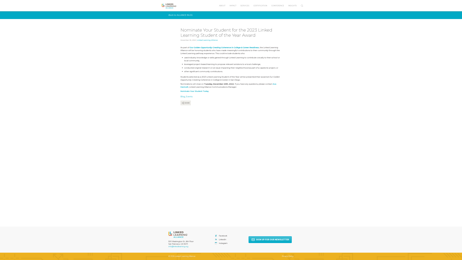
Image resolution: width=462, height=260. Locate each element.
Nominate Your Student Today (194, 91)
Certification (260, 6)
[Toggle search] (301, 5)
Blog (182, 96)
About (222, 6)
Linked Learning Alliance (207, 40)
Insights (292, 6)
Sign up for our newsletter (272, 239)
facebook (222, 236)
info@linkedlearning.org (178, 246)
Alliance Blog (185, 15)
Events (189, 96)
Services (244, 6)
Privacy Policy (288, 256)
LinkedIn (222, 239)
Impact (232, 6)
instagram (223, 243)
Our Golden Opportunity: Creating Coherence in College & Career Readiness (224, 47)
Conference (277, 6)
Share (187, 103)
